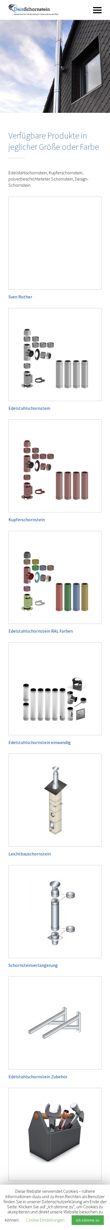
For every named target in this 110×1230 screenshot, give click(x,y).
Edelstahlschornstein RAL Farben (40, 631)
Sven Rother (20, 297)
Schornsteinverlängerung (33, 965)
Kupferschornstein (26, 519)
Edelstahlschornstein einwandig (39, 742)
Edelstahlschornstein (29, 408)
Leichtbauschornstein (29, 854)
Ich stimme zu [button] (87, 1220)
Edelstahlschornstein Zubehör (37, 1076)
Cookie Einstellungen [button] (45, 1220)
